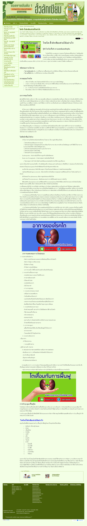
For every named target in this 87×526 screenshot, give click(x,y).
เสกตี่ (59, 34)
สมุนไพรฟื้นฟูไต (78, 33)
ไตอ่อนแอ (31, 31)
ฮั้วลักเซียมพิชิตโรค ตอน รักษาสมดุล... (56, 475)
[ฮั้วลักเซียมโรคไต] (31, 47)
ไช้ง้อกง (31, 36)
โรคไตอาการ (51, 33)
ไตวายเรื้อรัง (47, 31)
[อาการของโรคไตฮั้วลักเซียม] (38, 56)
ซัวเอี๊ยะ (55, 34)
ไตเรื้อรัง (52, 49)
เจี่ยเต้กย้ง (51, 34)
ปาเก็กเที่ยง (26, 36)
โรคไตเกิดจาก (39, 33)
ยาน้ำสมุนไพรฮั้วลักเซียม (34, 458)
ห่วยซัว (64, 34)
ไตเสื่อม (27, 31)
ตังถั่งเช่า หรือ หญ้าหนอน (32, 426)
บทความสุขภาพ (67, 31)
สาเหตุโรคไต (45, 33)
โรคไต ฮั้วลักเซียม (51, 43)
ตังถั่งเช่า (44, 34)
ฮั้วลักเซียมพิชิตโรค (54, 31)
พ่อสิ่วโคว (22, 36)
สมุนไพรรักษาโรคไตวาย (30, 33)
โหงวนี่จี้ (77, 34)
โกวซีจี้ (81, 34)
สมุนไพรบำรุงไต (70, 33)
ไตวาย (35, 31)
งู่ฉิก (61, 34)
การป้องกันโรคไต (31, 34)
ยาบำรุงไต (35, 36)
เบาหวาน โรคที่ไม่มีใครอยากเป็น (36, 475)
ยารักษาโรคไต (41, 36)
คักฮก (48, 34)
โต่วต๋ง (70, 34)
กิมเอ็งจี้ (73, 34)
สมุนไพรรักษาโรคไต (75, 31)
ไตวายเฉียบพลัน (40, 31)
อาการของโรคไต (23, 34)
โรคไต (23, 31)
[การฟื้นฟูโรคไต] (24, 56)
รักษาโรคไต (64, 33)
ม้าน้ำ (67, 34)
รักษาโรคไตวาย (57, 33)
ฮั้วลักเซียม (21, 26)
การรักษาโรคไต (38, 34)
